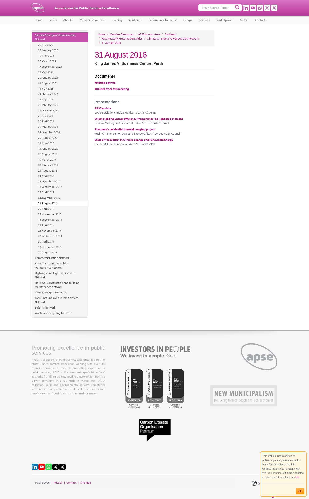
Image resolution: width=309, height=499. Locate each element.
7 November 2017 (49, 181)
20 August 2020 (47, 138)
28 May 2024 (45, 72)
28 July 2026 (45, 45)
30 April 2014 (46, 241)
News (243, 20)
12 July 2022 (45, 99)
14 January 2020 (48, 148)
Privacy (58, 482)
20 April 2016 (46, 209)
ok (300, 491)
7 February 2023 (48, 94)
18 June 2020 (46, 143)
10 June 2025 (46, 56)
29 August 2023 (47, 83)
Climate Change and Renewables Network (55, 37)
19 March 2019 (47, 159)
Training (117, 20)
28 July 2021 (45, 116)
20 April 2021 (46, 121)
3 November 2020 (49, 132)
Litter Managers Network (50, 292)
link (297, 477)
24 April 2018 (46, 176)
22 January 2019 (48, 165)
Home (38, 20)
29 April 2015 (46, 225)
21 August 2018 (47, 170)
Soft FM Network (45, 307)
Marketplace (224, 20)
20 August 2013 (47, 252)
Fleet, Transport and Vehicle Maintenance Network (52, 265)
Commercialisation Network (52, 258)
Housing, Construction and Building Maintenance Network (57, 285)
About (67, 20)
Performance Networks (163, 20)
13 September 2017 (50, 187)
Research (204, 20)
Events (53, 20)
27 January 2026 (48, 50)
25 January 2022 (48, 105)
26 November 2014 (49, 230)
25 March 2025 (47, 61)
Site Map (85, 482)
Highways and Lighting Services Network (54, 275)
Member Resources (92, 20)
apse (38, 9)
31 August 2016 (47, 203)
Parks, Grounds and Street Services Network (56, 300)
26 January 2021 (48, 127)
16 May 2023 (45, 88)
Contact (260, 20)
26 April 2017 (46, 192)
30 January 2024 (48, 77)
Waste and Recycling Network (53, 313)
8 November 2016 (49, 198)
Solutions (134, 20)
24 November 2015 (49, 214)
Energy (188, 20)
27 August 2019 (47, 154)
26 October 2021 (48, 110)
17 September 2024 (50, 67)
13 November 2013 (49, 247)
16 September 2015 (50, 220)
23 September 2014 (50, 236)
